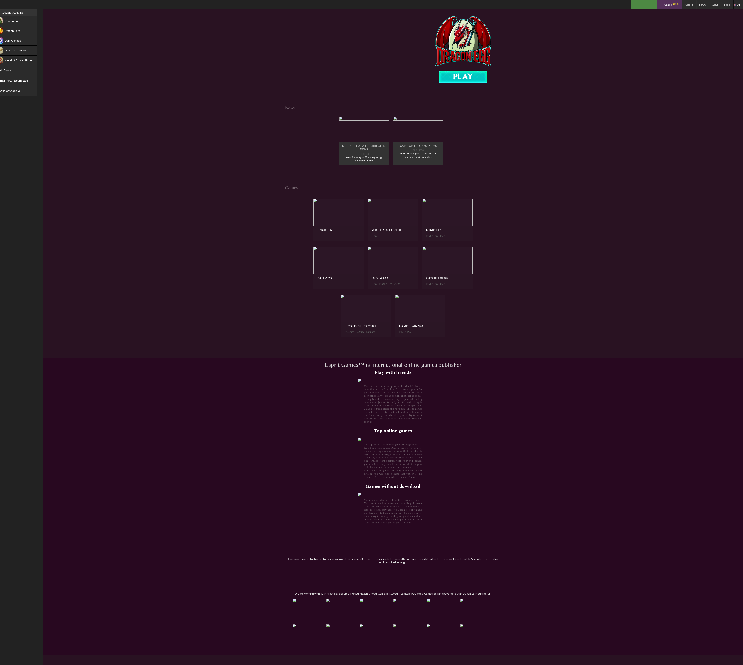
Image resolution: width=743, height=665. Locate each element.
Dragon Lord (434, 229)
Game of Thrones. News (364, 146)
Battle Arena (325, 277)
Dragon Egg (324, 229)
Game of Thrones (437, 277)
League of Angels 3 (411, 325)
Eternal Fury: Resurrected (360, 325)
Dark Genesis (380, 277)
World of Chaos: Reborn (387, 229)
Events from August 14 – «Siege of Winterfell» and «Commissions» (418, 155)
